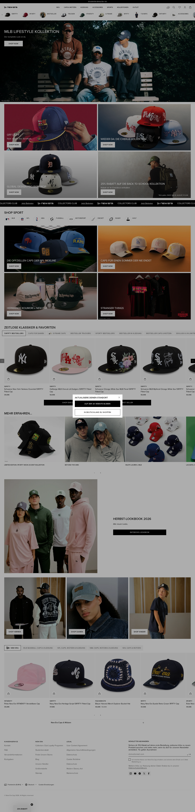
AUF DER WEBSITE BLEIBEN (97, 403)
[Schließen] (119, 397)
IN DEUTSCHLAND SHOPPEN (97, 412)
